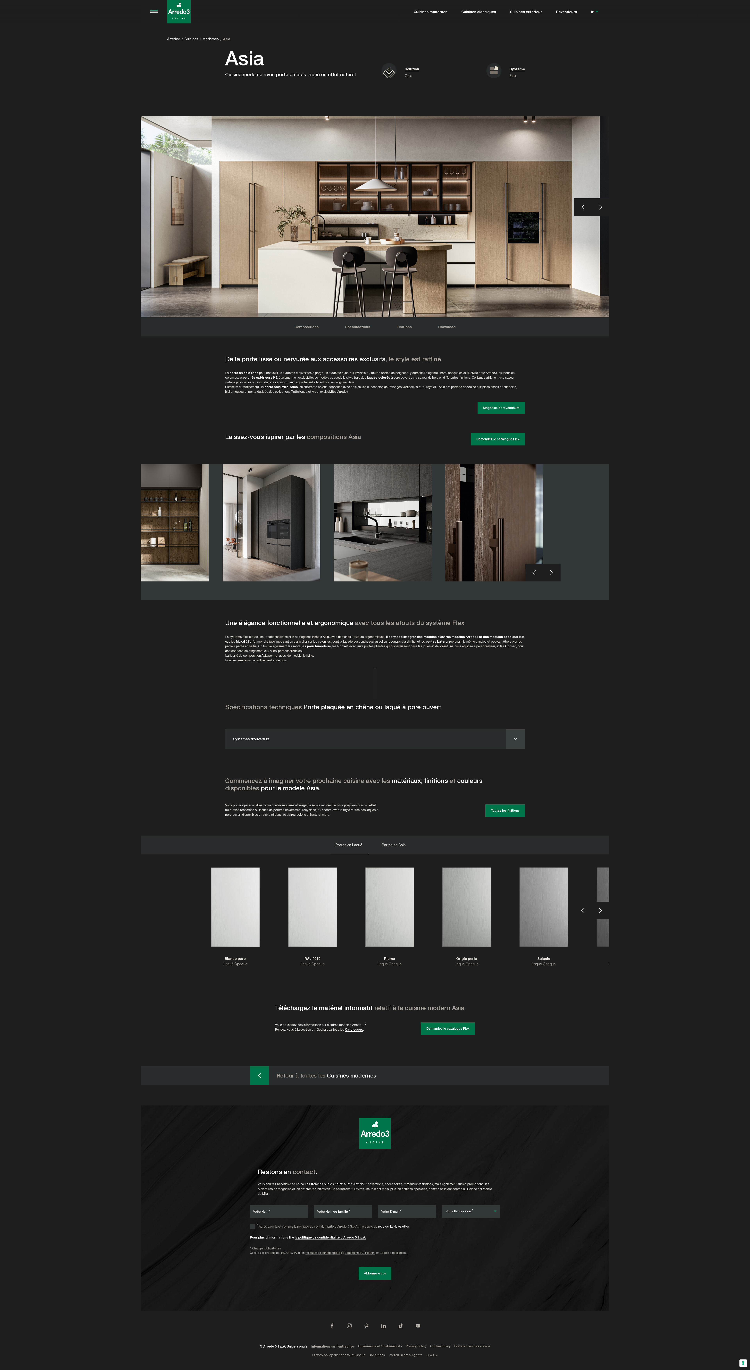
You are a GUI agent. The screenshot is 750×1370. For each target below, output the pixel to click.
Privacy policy (416, 1346)
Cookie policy (440, 1346)
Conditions (377, 1355)
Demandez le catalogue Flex (498, 439)
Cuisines (191, 39)
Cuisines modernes (430, 12)
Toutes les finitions (505, 810)
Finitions (404, 327)
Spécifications (357, 327)
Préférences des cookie (472, 1346)
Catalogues (354, 1029)
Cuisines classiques (478, 12)
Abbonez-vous (375, 1273)
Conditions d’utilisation (360, 1252)
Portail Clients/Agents (405, 1355)
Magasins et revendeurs (501, 408)
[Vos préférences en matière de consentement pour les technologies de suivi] (743, 1363)
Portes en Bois (394, 845)
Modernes (211, 39)
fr (592, 12)
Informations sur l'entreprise (332, 1346)
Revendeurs (566, 12)
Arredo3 (173, 39)
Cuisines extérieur (526, 12)
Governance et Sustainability (380, 1346)
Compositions (307, 327)
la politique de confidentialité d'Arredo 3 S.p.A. (330, 1237)
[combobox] (471, 1211)
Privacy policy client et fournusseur (338, 1355)
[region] (375, 216)
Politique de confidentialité (322, 1252)
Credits (432, 1355)
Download (447, 327)
